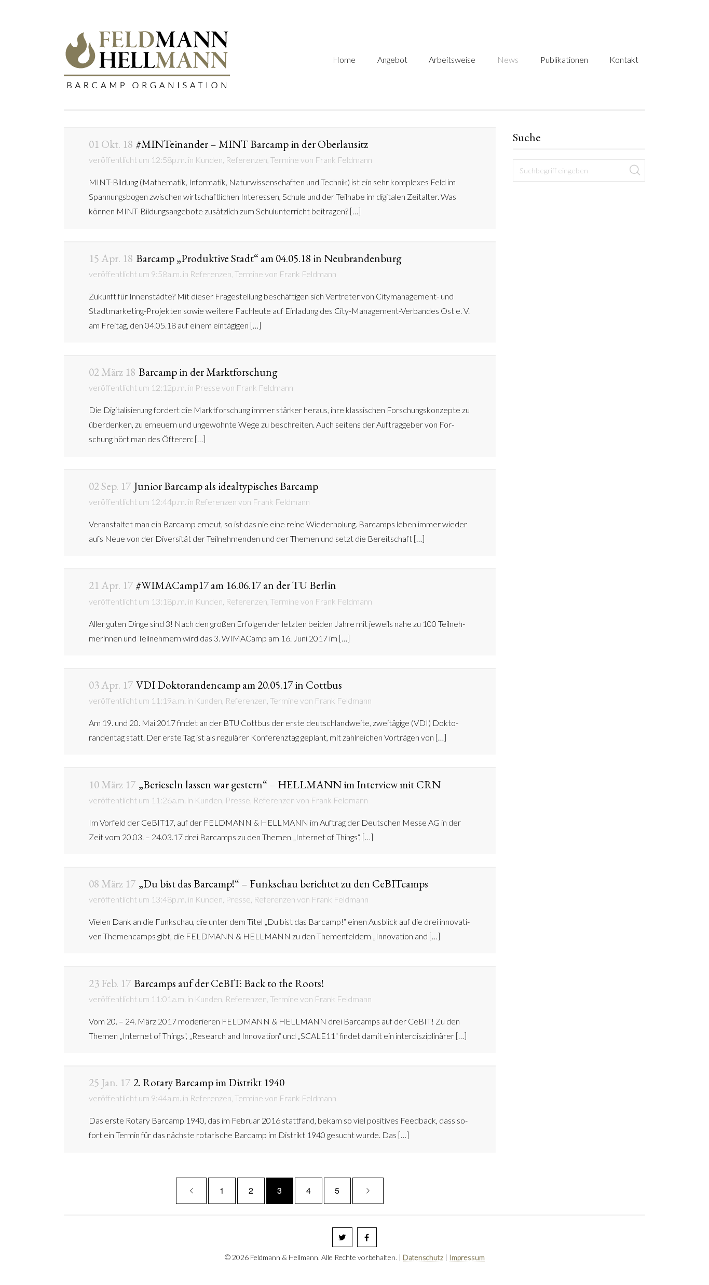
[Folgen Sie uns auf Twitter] (342, 1237)
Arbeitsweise (452, 59)
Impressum (467, 1257)
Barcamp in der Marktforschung (183, 372)
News (508, 59)
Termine (284, 160)
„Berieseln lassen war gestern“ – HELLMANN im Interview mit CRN (265, 784)
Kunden (209, 160)
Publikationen (564, 59)
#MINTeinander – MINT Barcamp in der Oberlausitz (228, 144)
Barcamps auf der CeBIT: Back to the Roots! (206, 983)
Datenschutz (423, 1257)
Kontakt (623, 59)
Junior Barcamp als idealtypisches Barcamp (203, 486)
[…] (355, 211)
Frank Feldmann (343, 160)
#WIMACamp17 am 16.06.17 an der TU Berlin (212, 585)
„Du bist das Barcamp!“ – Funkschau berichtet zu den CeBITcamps (258, 884)
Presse (207, 387)
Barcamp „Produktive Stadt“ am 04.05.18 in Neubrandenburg (245, 258)
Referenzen (246, 160)
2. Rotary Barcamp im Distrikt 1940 (186, 1082)
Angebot (392, 59)
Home (344, 59)
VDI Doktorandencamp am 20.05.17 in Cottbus (215, 685)
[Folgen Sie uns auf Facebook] (367, 1237)
